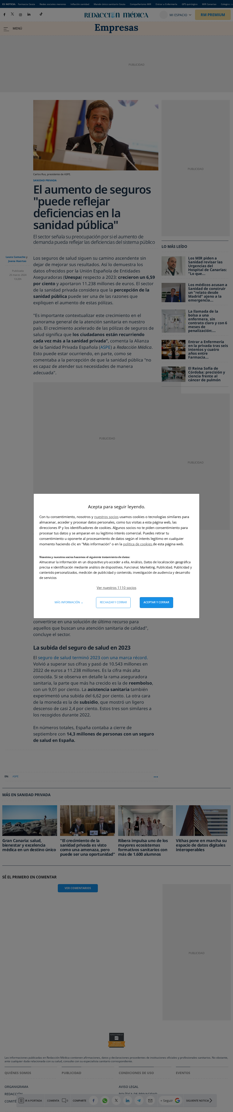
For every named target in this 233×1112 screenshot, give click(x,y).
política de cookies (138, 544)
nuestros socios (106, 516)
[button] (116, 587)
